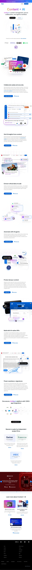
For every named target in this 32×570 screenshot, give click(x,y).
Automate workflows (8, 241)
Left (26, 1)
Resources (5, 557)
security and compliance (8, 90)
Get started (26, 3)
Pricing (5, 553)
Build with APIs (7, 342)
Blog (21, 542)
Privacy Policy (25, 561)
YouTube (17, 542)
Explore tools (7, 292)
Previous (1, 481)
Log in (22, 3)
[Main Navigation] (30, 4)
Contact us (19, 17)
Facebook (29, 542)
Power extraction (7, 193)
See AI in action (7, 145)
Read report (15, 1)
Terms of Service (19, 561)
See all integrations (15, 421)
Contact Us (20, 551)
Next (31, 481)
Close (29, 1)
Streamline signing (8, 394)
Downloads (5, 555)
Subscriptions (13, 561)
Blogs (19, 553)
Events (4, 551)
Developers (20, 557)
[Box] (2, 4)
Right (27, 1)
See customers (23, 38)
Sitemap (8, 561)
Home (4, 546)
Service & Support (21, 546)
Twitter (25, 542)
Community (20, 555)
